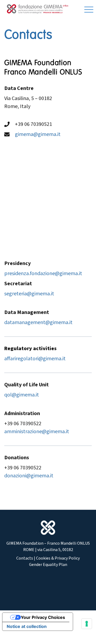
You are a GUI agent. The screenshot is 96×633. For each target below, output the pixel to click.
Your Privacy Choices (43, 617)
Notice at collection (27, 626)
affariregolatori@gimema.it (35, 358)
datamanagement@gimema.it (38, 322)
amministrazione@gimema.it (36, 431)
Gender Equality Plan (48, 565)
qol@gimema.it (21, 395)
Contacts (24, 558)
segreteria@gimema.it (29, 293)
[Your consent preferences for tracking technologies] (87, 624)
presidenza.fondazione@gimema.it (43, 273)
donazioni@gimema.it (28, 475)
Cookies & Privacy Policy (58, 558)
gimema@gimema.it (38, 134)
